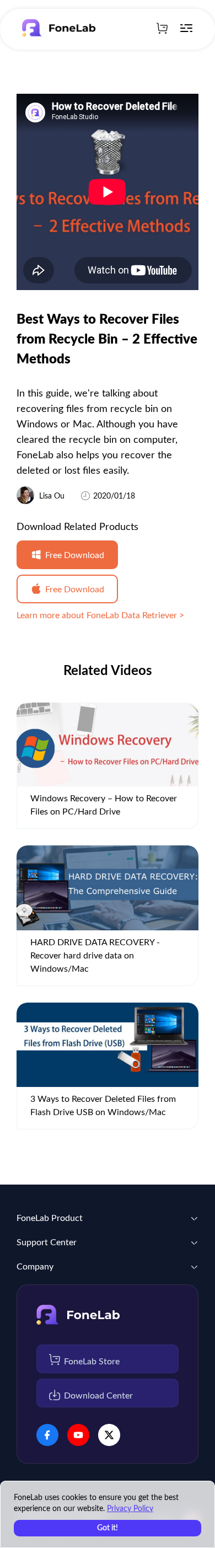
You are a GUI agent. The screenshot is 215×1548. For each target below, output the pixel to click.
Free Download (74, 555)
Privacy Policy (130, 1509)
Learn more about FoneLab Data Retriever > (100, 615)
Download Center (98, 1395)
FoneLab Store (92, 1361)
